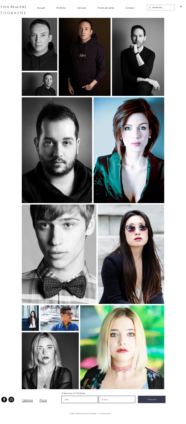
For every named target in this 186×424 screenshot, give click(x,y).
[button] (64, 8)
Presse (43, 400)
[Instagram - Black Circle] (11, 399)
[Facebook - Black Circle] (4, 399)
